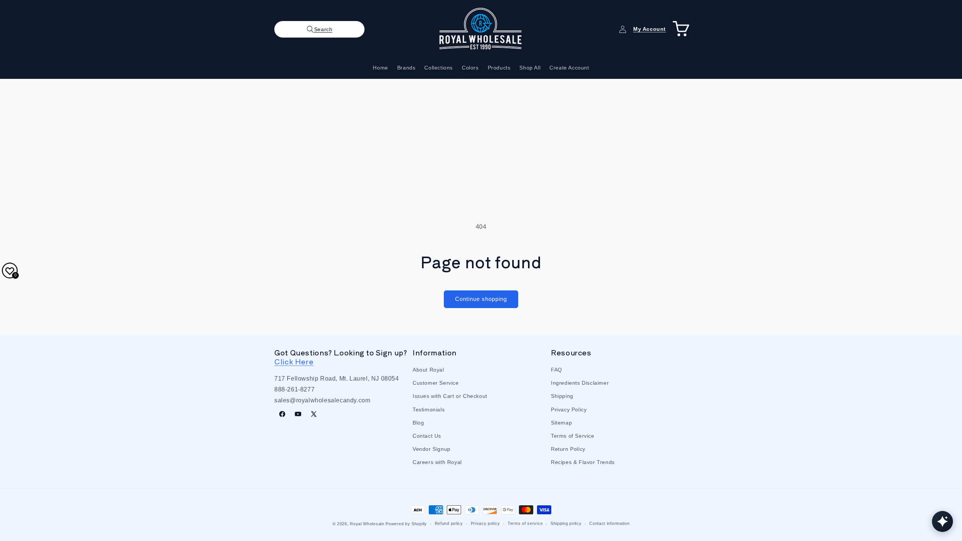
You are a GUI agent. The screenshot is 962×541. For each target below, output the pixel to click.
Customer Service (436, 383)
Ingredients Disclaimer (580, 383)
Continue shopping (481, 299)
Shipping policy (566, 523)
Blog (418, 423)
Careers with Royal (437, 462)
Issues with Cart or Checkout (450, 396)
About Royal (428, 370)
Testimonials (429, 410)
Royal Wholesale (367, 523)
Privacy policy (485, 523)
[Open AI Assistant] (942, 521)
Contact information (609, 523)
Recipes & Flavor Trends (583, 462)
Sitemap (561, 423)
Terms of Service (572, 436)
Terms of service (525, 523)
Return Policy (568, 449)
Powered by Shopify (406, 523)
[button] (319, 29)
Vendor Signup (432, 449)
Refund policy (449, 523)
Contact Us (427, 436)
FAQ (556, 370)
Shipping (562, 396)
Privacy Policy (569, 410)
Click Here (293, 361)
